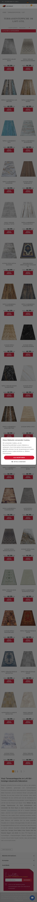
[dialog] (18, 451)
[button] (18, 462)
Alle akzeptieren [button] (19, 457)
